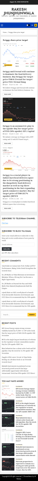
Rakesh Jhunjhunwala (19, 11)
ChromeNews (27, 476)
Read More (7, 94)
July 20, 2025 (14, 85)
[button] (2, 25)
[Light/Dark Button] (28, 25)
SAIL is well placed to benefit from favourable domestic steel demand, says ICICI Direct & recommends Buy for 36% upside (18, 294)
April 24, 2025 (15, 199)
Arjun (6, 85)
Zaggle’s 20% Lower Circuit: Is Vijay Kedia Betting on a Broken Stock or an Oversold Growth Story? (17, 359)
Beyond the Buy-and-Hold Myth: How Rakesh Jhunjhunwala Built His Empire (17, 286)
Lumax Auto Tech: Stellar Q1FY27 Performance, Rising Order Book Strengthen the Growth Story (19, 268)
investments (8, 65)
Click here (5, 223)
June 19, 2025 (15, 134)
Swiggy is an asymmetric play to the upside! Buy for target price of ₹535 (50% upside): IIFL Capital (18, 128)
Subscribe (35, 25)
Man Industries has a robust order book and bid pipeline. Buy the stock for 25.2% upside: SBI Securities (19, 350)
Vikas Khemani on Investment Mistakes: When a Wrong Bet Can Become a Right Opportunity (18, 277)
